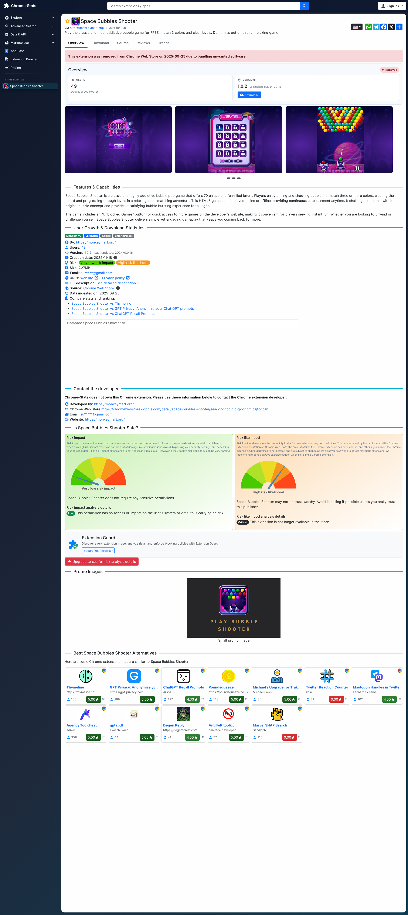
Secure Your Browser (98, 550)
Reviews (143, 43)
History (16, 79)
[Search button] (304, 6)
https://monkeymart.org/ (87, 28)
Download (100, 43)
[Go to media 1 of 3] (228, 178)
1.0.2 (88, 252)
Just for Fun (117, 28)
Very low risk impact (96, 262)
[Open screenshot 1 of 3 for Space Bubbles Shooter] (118, 139)
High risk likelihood (133, 262)
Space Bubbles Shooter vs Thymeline (101, 303)
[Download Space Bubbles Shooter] (317, 88)
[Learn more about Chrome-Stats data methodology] (118, 288)
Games (106, 235)
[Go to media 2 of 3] (233, 178)
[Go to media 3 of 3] (238, 178)
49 (83, 247)
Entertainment (124, 235)
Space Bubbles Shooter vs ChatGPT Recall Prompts (112, 313)
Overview (76, 43)
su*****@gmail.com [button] (97, 273)
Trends (164, 43)
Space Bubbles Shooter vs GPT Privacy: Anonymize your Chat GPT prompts (132, 308)
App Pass (17, 51)
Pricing (16, 67)
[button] (392, 6)
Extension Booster (24, 59)
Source (123, 43)
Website (87, 278)
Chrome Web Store (98, 288)
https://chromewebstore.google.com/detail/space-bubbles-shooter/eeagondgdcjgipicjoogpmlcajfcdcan (184, 409)
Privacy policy (114, 278)
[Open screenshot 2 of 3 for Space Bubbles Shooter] (228, 139)
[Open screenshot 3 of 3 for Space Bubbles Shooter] (339, 139)
